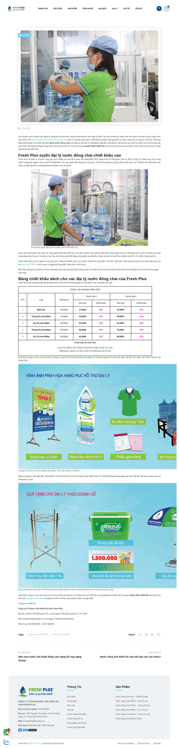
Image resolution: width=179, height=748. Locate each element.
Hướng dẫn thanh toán (77, 723)
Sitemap (157, 743)
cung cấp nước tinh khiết (38, 634)
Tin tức (126, 8)
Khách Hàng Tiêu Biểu (77, 714)
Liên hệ (138, 8)
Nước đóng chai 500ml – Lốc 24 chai (132, 710)
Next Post (153, 652)
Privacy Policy (144, 743)
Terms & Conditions (126, 743)
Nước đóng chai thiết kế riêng (128, 719)
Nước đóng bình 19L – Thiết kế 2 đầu (132, 697)
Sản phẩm (72, 8)
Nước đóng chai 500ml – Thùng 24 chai (133, 714)
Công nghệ (87, 8)
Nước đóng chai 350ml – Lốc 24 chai (132, 701)
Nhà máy (103, 8)
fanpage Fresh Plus (35, 598)
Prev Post (25, 652)
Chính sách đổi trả (75, 719)
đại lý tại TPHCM (29, 264)
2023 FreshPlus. (35, 743)
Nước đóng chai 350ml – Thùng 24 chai (133, 705)
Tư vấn (26, 35)
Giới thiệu (57, 8)
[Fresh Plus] (16, 8)
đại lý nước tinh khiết (61, 634)
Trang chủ (43, 8)
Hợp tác (70, 710)
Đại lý (115, 8)
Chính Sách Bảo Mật (76, 727)
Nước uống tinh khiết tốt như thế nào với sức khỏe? (130, 656)
